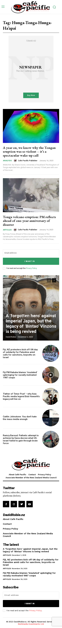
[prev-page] (49, 280)
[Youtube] (29, 504)
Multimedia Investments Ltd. (31, 624)
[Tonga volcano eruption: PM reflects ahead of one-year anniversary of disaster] (31, 195)
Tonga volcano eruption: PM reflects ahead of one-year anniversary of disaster (29, 221)
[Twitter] (21, 504)
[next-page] (54, 280)
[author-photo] (16, 160)
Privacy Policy (31, 268)
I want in (29, 261)
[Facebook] (6, 504)
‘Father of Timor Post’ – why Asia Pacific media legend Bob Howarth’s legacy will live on (21, 396)
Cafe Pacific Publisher (27, 160)
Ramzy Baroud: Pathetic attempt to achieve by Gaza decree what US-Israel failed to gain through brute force (21, 439)
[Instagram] (14, 504)
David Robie (11, 337)
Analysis (7, 160)
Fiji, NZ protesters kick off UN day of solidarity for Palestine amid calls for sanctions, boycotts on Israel (20, 353)
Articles (7, 230)
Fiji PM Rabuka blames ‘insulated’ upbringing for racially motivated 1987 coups (20, 375)
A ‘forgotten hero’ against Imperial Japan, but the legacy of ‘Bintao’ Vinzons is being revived (31, 323)
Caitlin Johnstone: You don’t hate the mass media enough (20, 418)
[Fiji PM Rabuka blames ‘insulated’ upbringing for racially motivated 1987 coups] (50, 374)
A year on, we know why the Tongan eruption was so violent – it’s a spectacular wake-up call (29, 151)
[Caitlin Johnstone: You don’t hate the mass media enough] (50, 417)
